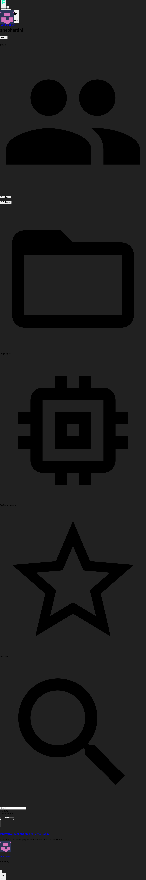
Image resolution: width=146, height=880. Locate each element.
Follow (3, 37)
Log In (4, 24)
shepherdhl (5, 856)
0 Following (5, 202)
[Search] (7, 7)
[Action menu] (3, 4)
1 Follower (5, 197)
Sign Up (11, 24)
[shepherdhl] (73, 847)
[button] (73, 811)
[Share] (1, 871)
